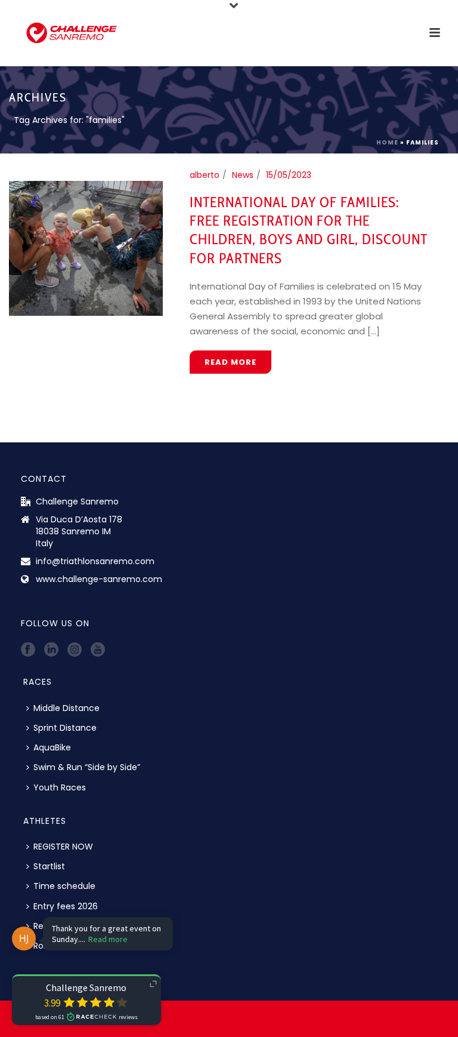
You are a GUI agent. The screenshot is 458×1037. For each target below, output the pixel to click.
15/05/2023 (288, 175)
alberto (204, 175)
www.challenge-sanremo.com (99, 579)
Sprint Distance (65, 728)
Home (387, 142)
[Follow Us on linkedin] (51, 650)
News (242, 175)
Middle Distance (66, 708)
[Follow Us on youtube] (98, 650)
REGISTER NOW (63, 847)
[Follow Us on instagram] (74, 650)
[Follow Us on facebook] (28, 650)
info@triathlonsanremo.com (95, 561)
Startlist (49, 866)
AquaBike (52, 747)
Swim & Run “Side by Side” (86, 767)
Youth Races (59, 787)
